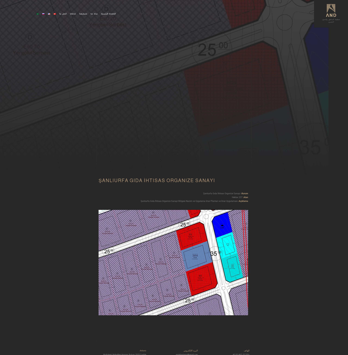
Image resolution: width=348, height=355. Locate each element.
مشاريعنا (83, 14)
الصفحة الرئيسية (108, 14)
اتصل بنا (62, 14)
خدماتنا (73, 14)
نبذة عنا (94, 14)
